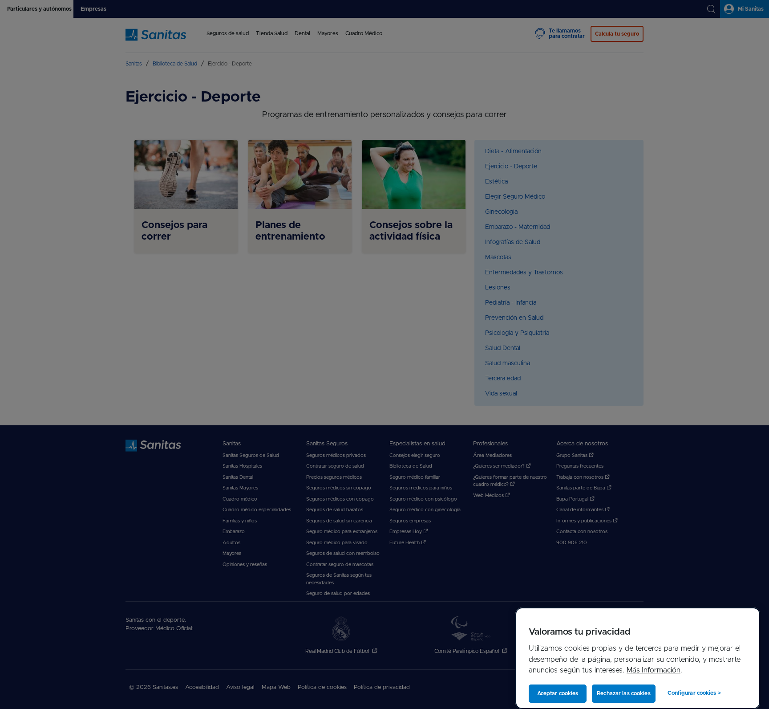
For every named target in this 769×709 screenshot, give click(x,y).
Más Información (653, 670)
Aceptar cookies (558, 693)
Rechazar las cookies (623, 693)
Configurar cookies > (694, 693)
